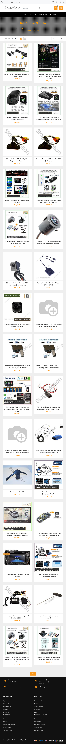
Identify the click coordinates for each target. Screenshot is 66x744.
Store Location (38, 700)
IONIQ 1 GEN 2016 (33, 30)
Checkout (6, 703)
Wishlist (5, 709)
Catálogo (21, 28)
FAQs (35, 712)
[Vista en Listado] (25, 38)
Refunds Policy (38, 730)
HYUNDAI (44, 28)
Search (5, 721)
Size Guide (37, 709)
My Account (6, 700)
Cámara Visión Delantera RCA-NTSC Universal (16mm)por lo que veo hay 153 (17, 659)
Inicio (13, 28)
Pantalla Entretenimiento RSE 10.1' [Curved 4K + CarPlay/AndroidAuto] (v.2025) (49, 76)
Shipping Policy (38, 718)
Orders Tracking (38, 706)
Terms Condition (8, 730)
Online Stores (38, 727)
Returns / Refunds (39, 724)
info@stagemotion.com (20, 2)
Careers (5, 718)
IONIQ (52, 28)
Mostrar (7, 38)
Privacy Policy (7, 727)
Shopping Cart (7, 706)
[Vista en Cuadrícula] (21, 38)
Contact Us (37, 721)
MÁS (33, 673)
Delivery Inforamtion (9, 724)
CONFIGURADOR (32, 28)
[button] (51, 14)
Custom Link (7, 712)
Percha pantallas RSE (17, 492)
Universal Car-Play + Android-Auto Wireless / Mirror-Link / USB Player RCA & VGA (17, 409)
